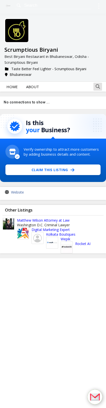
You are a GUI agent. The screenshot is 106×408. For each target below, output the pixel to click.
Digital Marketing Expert (51, 229)
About (32, 86)
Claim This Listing (50, 169)
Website (17, 192)
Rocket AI (82, 243)
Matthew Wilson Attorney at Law (43, 220)
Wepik (65, 239)
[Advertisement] (53, 333)
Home (12, 86)
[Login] (98, 7)
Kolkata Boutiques (60, 234)
